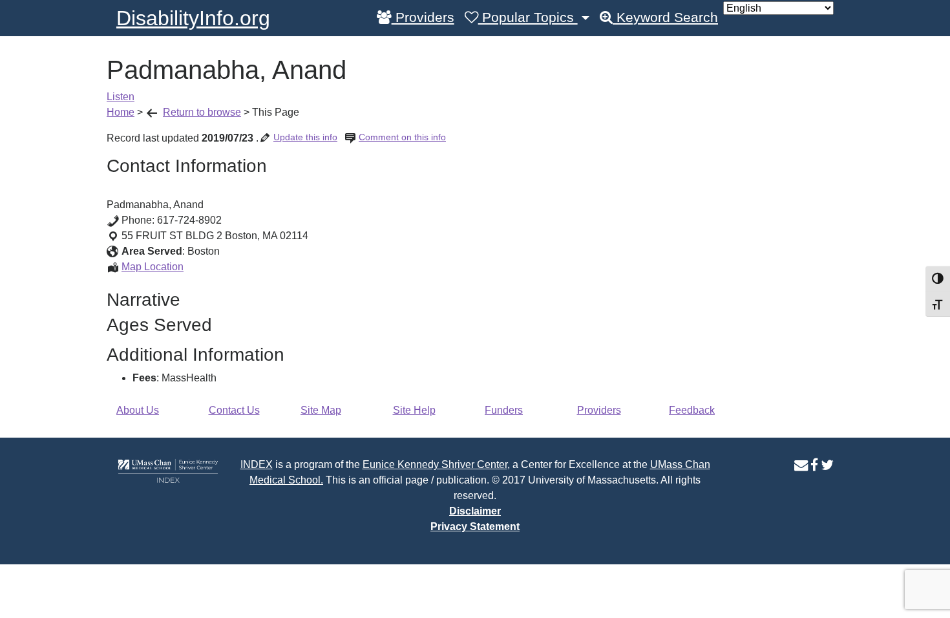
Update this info (305, 137)
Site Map (321, 410)
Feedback (692, 410)
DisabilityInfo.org (193, 18)
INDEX (256, 464)
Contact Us (234, 410)
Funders (504, 410)
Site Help (414, 410)
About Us (137, 410)
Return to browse (202, 112)
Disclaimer (475, 511)
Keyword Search (665, 17)
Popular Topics (528, 17)
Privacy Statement (475, 526)
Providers (423, 17)
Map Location (152, 266)
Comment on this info (402, 137)
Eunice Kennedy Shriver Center (435, 464)
